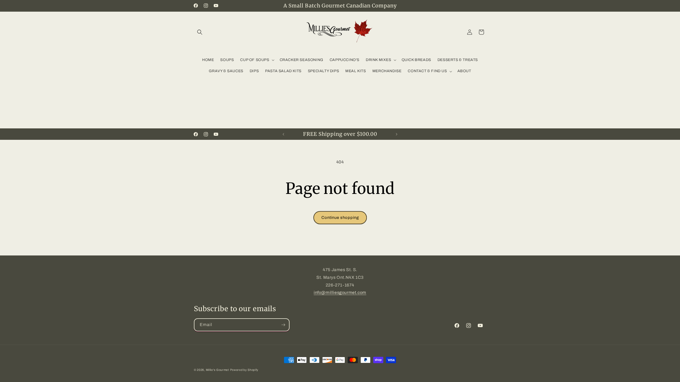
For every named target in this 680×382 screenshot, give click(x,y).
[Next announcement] (396, 134)
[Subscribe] (283, 324)
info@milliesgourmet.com (340, 292)
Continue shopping (340, 217)
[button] (200, 32)
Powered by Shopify (244, 369)
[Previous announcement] (283, 134)
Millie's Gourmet (217, 369)
